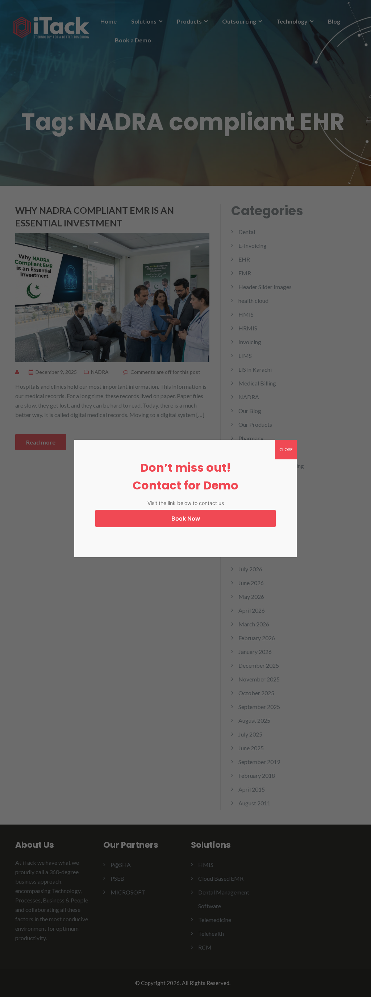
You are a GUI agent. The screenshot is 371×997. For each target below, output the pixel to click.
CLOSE (286, 449)
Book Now (185, 518)
